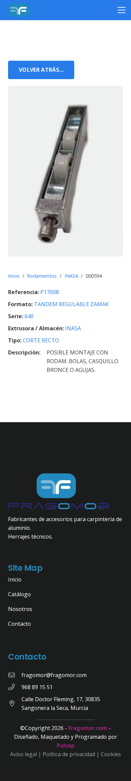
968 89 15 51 (37, 687)
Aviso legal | (26, 754)
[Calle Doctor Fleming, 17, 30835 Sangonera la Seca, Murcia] (14, 703)
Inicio (13, 276)
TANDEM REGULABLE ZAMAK (71, 304)
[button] (121, 10)
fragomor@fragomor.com (54, 675)
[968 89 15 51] (14, 687)
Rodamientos (42, 276)
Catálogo (19, 594)
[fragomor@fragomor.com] (14, 675)
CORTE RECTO (41, 340)
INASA (71, 276)
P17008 (49, 292)
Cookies (111, 754)
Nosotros (20, 609)
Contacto (19, 623)
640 (29, 316)
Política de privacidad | (72, 754)
